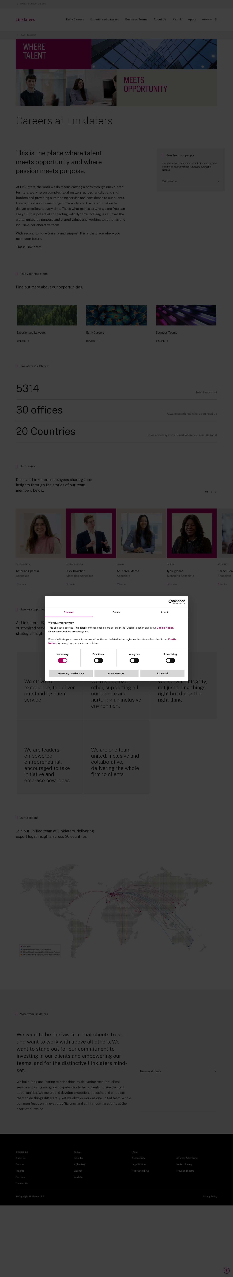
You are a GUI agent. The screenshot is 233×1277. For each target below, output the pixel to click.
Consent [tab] (68, 612)
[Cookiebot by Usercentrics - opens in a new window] (171, 601)
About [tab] (164, 612)
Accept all (162, 673)
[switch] (98, 660)
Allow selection (116, 673)
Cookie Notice (165, 627)
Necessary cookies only (70, 673)
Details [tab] (116, 612)
